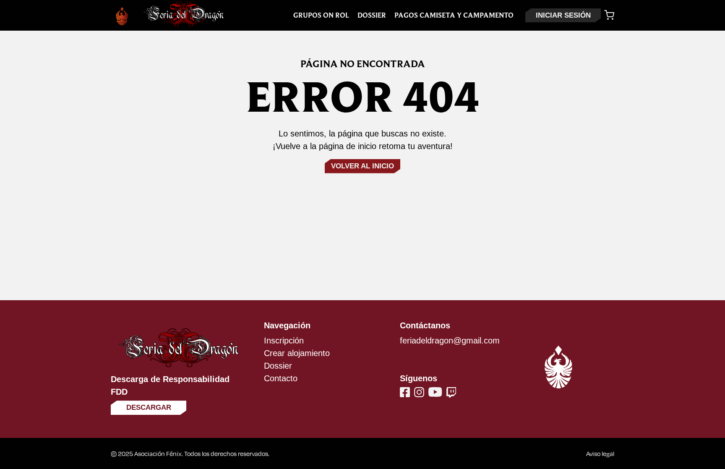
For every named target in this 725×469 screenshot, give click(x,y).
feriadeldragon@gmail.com (450, 340)
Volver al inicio (362, 166)
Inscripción (284, 340)
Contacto (280, 378)
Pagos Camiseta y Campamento (454, 15)
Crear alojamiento (297, 353)
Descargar (148, 407)
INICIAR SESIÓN (563, 15)
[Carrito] (609, 15)
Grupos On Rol (321, 15)
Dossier (371, 15)
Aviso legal (600, 453)
